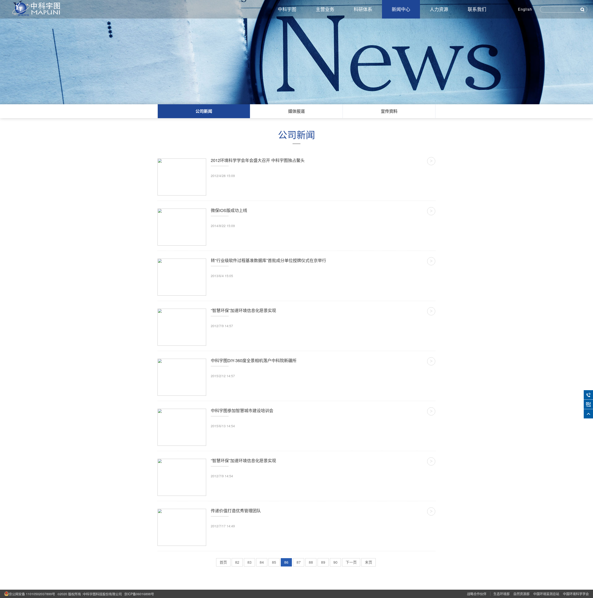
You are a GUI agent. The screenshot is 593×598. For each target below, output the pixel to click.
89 (323, 562)
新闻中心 (401, 9)
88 (311, 562)
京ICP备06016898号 (139, 594)
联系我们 (477, 9)
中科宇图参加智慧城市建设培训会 (242, 410)
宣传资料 (389, 111)
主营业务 (325, 9)
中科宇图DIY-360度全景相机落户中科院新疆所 (253, 360)
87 (298, 562)
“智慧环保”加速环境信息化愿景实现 (243, 310)
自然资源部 (521, 593)
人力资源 (439, 9)
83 (249, 562)
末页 (368, 562)
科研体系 (363, 9)
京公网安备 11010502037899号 (32, 594)
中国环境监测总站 (546, 593)
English (525, 9)
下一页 (351, 562)
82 (237, 562)
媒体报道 (296, 111)
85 (274, 562)
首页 (223, 562)
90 (335, 562)
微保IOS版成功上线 (229, 210)
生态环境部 (501, 593)
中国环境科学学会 (576, 593)
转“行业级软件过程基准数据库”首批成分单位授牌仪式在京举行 (268, 260)
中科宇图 (287, 9)
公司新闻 (204, 111)
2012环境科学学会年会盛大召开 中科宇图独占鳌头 (258, 160)
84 (262, 562)
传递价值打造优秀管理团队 (236, 510)
